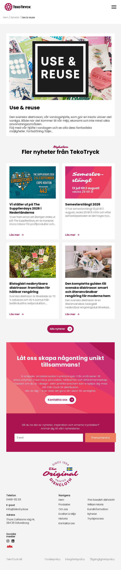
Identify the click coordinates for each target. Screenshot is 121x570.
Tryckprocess (95, 518)
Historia (63, 518)
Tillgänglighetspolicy (102, 559)
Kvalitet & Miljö (67, 514)
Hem (5, 17)
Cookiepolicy (52, 559)
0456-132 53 (13, 499)
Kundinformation (97, 509)
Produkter (64, 504)
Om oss (63, 509)
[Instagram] (7, 541)
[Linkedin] (12, 541)
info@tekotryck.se (17, 509)
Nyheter (15, 17)
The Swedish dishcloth (101, 499)
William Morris (95, 504)
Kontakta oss (67, 523)
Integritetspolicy (75, 559)
